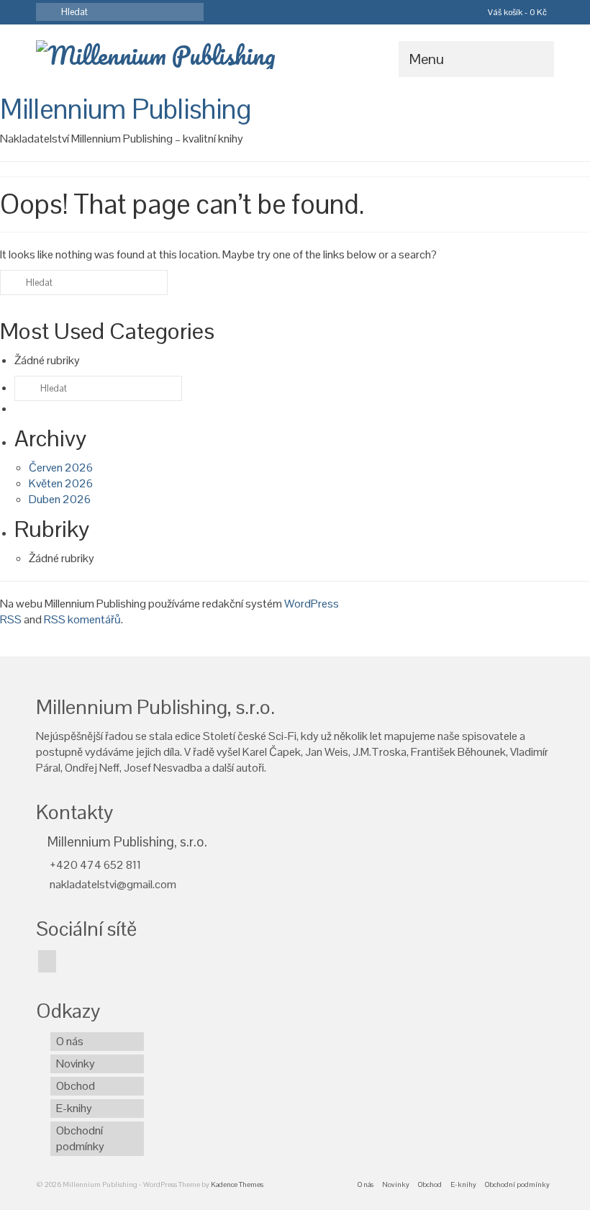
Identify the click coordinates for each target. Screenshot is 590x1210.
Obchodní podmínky (80, 1138)
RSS (11, 619)
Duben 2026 (60, 499)
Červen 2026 (61, 467)
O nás (69, 1041)
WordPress (311, 603)
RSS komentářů (82, 619)
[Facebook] (47, 961)
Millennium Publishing (125, 109)
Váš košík (516, 12)
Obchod (75, 1085)
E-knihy (74, 1108)
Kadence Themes (237, 1184)
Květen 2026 (61, 483)
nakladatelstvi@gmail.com (111, 884)
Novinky (75, 1063)
